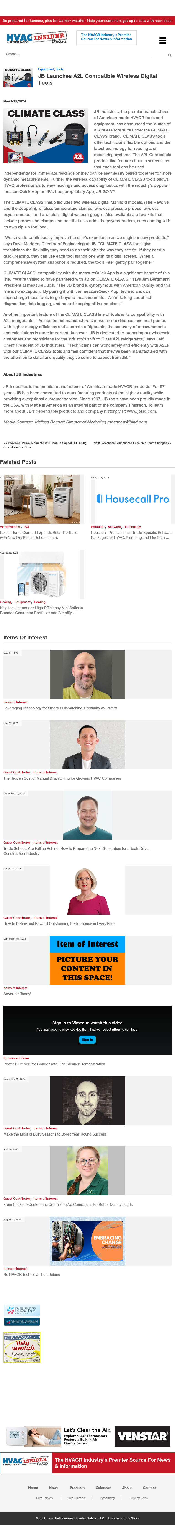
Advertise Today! (17, 994)
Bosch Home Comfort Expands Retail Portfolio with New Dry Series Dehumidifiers (38, 535)
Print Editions (44, 1498)
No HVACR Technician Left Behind (31, 1275)
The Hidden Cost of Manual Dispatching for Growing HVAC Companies (62, 778)
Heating (39, 602)
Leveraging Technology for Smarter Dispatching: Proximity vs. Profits (60, 708)
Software (114, 526)
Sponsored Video (16, 1058)
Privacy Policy (139, 1498)
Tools (59, 69)
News (53, 1488)
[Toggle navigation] (163, 42)
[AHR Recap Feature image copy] (21, 1315)
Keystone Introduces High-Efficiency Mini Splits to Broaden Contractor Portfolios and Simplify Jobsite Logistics (41, 611)
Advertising (108, 1498)
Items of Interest (15, 702)
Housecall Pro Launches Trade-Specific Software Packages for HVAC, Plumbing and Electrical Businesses (132, 535)
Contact (149, 1488)
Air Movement (10, 526)
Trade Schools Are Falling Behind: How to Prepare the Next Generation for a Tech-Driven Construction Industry (76, 851)
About (127, 1488)
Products (97, 526)
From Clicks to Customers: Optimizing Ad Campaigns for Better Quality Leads (68, 1204)
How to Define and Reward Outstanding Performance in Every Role (59, 924)
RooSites (132, 1518)
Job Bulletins (77, 1498)
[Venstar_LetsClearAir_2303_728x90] (87, 1436)
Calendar (103, 1488)
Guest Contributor (16, 772)
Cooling (5, 602)
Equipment (46, 69)
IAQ (26, 526)
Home (33, 1488)
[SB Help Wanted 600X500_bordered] (21, 1347)
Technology (132, 526)
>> (133, 443)
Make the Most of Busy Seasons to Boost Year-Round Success (55, 1134)
